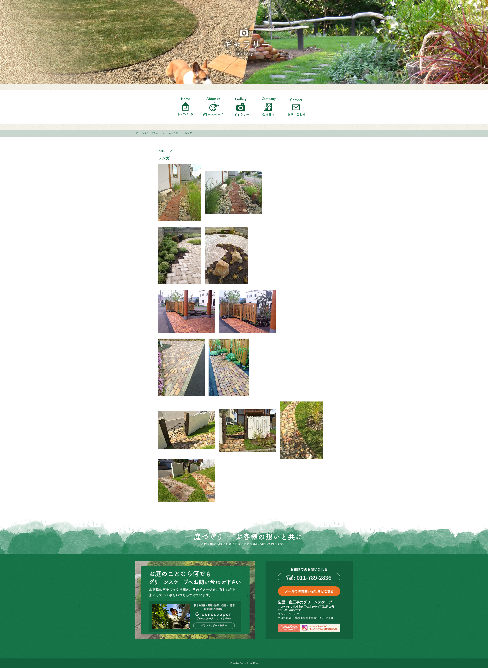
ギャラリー (174, 133)
